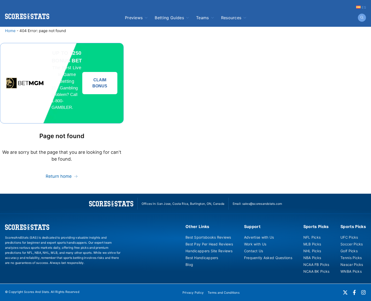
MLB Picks (312, 244)
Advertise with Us (259, 237)
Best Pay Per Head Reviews (209, 244)
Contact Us (253, 251)
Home (10, 30)
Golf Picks (349, 251)
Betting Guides (169, 17)
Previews (134, 17)
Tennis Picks (351, 258)
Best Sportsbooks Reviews (208, 237)
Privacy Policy (193, 292)
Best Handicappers (202, 258)
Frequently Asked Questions (268, 258)
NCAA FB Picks (316, 264)
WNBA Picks (351, 271)
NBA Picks (312, 258)
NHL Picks (312, 251)
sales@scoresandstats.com (262, 204)
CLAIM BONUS (99, 83)
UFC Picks (349, 237)
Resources (231, 17)
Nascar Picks (351, 264)
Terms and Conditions (224, 292)
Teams (202, 17)
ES (363, 7)
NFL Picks (312, 237)
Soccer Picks (351, 244)
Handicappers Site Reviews (209, 251)
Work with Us (255, 244)
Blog (189, 264)
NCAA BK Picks (316, 271)
